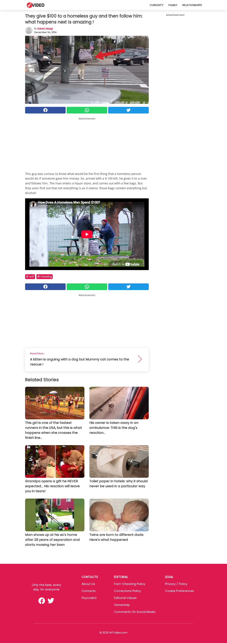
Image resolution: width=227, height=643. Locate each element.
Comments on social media (134, 612)
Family (172, 5)
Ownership (122, 605)
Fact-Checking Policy (129, 584)
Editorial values (125, 598)
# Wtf (30, 276)
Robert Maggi (45, 28)
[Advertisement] (87, 143)
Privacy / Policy (176, 584)
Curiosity (156, 5)
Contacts (89, 591)
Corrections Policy (127, 591)
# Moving (44, 276)
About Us (88, 584)
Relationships (192, 5)
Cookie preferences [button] (179, 591)
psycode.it (89, 598)
